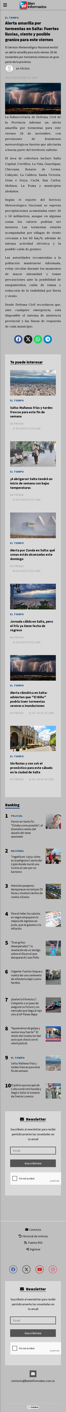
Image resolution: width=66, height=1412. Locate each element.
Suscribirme (33, 1163)
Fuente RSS (34, 1243)
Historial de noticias (35, 1236)
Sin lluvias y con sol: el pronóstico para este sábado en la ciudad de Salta (31, 767)
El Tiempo (12, 17)
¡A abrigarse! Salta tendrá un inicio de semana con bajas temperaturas (31, 483)
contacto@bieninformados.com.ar (33, 1381)
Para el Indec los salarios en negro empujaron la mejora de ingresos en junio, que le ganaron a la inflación (26, 921)
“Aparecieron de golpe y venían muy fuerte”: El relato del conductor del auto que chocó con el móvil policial (26, 1035)
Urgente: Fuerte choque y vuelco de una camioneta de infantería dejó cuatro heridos (26, 977)
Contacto (35, 1230)
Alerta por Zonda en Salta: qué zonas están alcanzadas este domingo (32, 554)
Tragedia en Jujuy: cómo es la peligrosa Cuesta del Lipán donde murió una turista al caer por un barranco (26, 864)
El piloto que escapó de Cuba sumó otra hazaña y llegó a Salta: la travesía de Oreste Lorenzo (26, 1090)
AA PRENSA (23, 68)
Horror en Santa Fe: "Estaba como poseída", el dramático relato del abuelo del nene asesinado (27, 829)
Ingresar (34, 1249)
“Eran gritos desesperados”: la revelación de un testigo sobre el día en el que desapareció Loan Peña (25, 950)
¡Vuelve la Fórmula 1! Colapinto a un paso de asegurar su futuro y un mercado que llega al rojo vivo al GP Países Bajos (26, 1006)
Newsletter (35, 1119)
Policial (17, 815)
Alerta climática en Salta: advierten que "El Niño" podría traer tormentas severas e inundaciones (28, 699)
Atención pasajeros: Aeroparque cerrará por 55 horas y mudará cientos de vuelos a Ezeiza (27, 891)
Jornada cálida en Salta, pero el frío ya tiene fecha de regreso (31, 625)
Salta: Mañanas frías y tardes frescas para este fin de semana (31, 412)
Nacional (17, 850)
